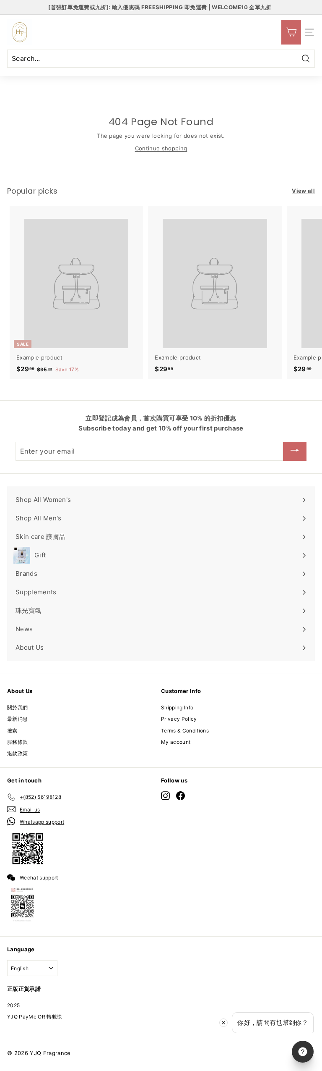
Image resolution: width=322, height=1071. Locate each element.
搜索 (12, 730)
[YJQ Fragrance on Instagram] (165, 795)
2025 (13, 1005)
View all (303, 190)
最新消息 (17, 719)
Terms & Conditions (185, 730)
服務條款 (17, 742)
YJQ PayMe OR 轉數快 (34, 1016)
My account (175, 742)
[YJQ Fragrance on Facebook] (180, 795)
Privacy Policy (179, 719)
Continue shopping (161, 148)
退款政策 (17, 753)
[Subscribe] (294, 451)
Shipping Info (177, 707)
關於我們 (17, 707)
